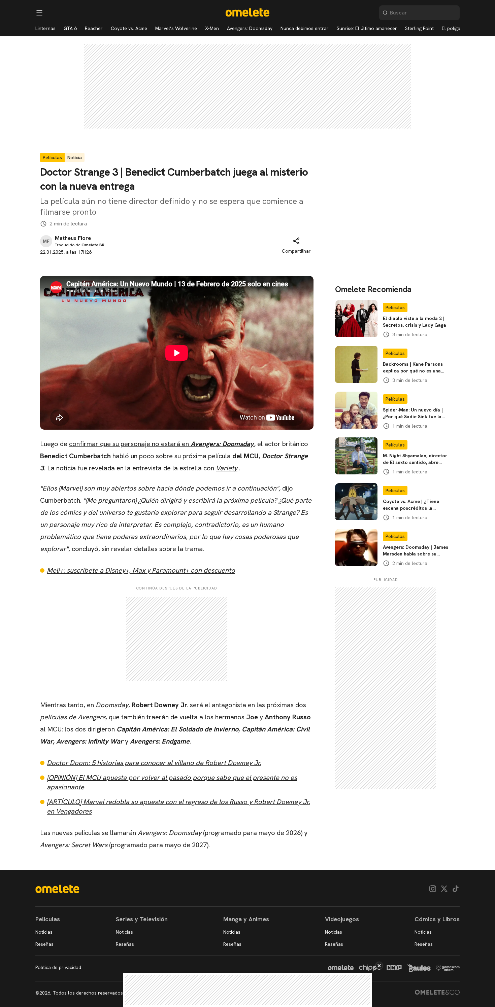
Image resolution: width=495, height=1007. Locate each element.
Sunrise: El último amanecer (367, 28)
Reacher (94, 28)
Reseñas (44, 944)
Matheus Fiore (73, 238)
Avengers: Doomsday (249, 28)
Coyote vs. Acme (129, 28)
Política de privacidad (58, 967)
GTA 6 (70, 28)
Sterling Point (419, 28)
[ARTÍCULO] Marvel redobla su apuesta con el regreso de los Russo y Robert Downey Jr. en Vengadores (178, 806)
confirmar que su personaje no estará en (161, 443)
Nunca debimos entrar (304, 28)
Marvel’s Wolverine (176, 28)
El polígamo (454, 28)
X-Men (212, 28)
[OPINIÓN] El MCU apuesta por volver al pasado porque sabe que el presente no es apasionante (172, 782)
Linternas (45, 28)
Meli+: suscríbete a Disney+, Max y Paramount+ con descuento (141, 570)
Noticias (44, 932)
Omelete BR (92, 245)
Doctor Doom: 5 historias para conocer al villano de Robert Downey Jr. (154, 762)
